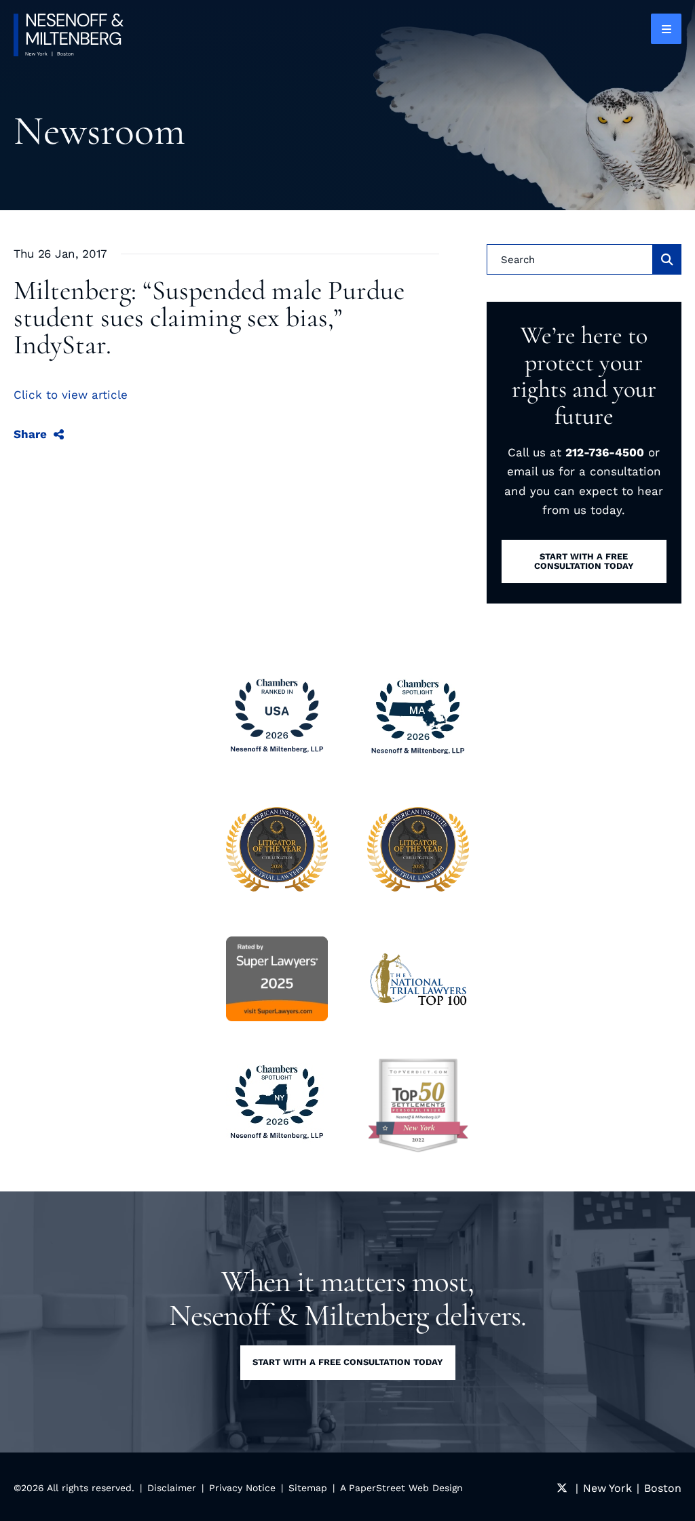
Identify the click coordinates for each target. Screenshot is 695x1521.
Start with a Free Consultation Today (347, 1362)
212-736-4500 (604, 452)
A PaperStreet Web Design (401, 1487)
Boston (662, 1488)
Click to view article (71, 394)
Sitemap (307, 1487)
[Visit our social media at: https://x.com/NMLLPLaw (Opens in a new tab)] (562, 1488)
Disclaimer (171, 1487)
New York (607, 1488)
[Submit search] (667, 259)
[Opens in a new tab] (418, 1105)
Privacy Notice (242, 1487)
